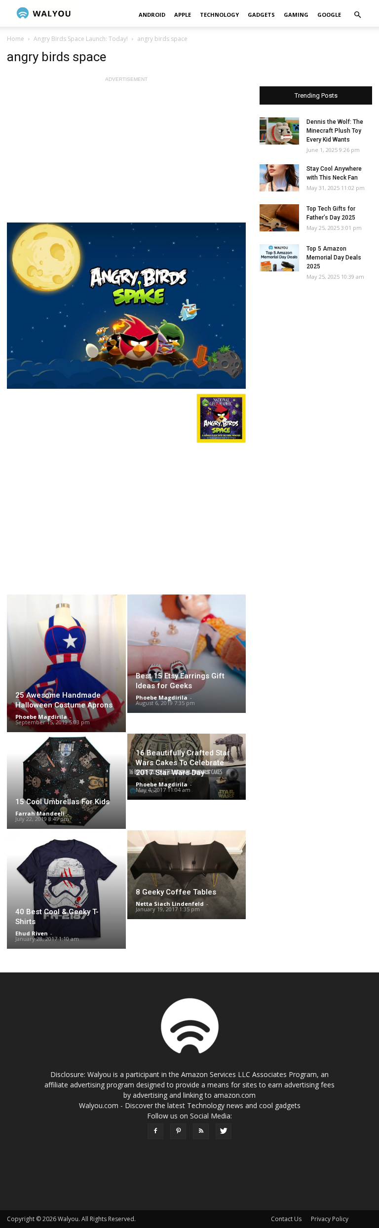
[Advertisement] (126, 153)
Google (329, 14)
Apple (182, 14)
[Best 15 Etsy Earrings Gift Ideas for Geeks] (186, 654)
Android (152, 14)
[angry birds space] (126, 306)
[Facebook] (155, 1131)
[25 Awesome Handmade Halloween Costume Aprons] (66, 663)
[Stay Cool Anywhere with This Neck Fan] (279, 177)
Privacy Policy (329, 1219)
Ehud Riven (31, 933)
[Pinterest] (178, 1131)
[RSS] (201, 1131)
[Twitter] (223, 1131)
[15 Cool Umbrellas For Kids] (66, 781)
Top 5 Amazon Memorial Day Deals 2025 (333, 257)
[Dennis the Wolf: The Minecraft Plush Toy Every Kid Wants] (279, 131)
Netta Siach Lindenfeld (170, 903)
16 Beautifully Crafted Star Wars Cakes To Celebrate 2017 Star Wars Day (183, 762)
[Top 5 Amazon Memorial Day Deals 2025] (279, 257)
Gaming (296, 14)
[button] (357, 15)
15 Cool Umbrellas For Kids (62, 801)
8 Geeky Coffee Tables (176, 892)
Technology (219, 14)
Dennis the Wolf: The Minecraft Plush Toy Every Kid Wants (334, 130)
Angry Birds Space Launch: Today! (81, 39)
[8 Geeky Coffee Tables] (186, 874)
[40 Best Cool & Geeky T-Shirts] (66, 889)
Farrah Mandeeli (40, 813)
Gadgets (261, 14)
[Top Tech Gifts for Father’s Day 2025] (279, 217)
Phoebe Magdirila (41, 716)
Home (15, 39)
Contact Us (286, 1219)
